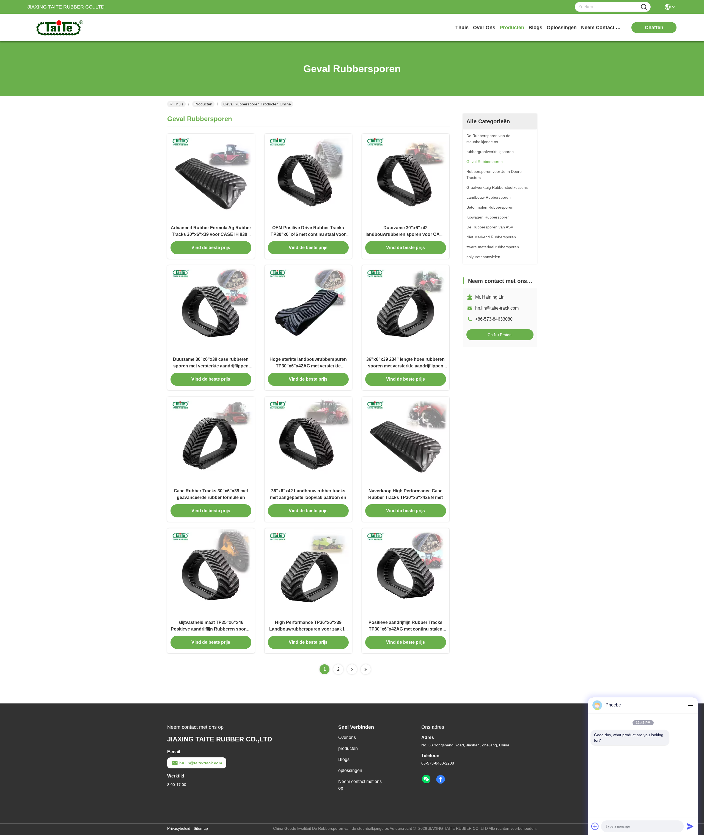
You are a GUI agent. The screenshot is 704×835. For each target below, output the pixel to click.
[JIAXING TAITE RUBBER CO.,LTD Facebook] (441, 779)
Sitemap (201, 828)
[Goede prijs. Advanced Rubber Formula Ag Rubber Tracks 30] (211, 177)
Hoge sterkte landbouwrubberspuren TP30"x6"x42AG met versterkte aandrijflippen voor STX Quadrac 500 (308, 366)
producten (512, 27)
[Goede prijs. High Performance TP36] (308, 572)
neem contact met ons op (601, 27)
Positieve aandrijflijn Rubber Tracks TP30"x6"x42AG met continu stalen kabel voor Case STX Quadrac (405, 629)
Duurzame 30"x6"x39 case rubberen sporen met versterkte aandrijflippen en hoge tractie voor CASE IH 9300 (211, 366)
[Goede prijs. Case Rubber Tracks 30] (211, 440)
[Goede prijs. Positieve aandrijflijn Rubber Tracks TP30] (405, 572)
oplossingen (562, 27)
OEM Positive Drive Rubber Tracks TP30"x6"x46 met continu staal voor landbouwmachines (308, 234)
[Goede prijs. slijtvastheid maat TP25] (211, 572)
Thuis (462, 27)
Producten (203, 104)
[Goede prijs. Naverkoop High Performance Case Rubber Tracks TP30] (405, 440)
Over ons (347, 737)
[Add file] (595, 826)
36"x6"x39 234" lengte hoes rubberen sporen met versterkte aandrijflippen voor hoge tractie (405, 366)
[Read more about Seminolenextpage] (352, 669)
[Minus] (690, 705)
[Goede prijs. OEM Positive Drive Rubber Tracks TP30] (308, 177)
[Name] (643, 7)
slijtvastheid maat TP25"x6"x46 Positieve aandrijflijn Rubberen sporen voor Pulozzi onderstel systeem (211, 629)
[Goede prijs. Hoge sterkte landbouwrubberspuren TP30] (308, 309)
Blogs (344, 759)
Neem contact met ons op (360, 784)
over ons (484, 27)
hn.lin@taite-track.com (497, 308)
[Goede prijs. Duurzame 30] (405, 177)
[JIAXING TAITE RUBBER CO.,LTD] (58, 27)
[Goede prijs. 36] (405, 309)
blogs (535, 27)
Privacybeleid (178, 828)
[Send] (690, 826)
